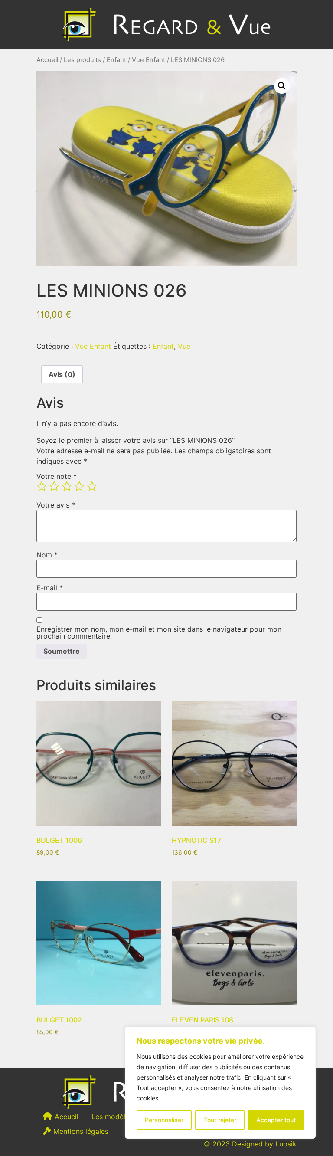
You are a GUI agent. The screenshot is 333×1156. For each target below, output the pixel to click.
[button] (282, 86)
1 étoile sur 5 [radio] (41, 486)
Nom (47, 554)
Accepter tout (276, 1119)
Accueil (47, 60)
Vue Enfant (148, 60)
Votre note (56, 476)
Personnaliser (164, 1119)
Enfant (116, 60)
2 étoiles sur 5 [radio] (54, 486)
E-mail (49, 587)
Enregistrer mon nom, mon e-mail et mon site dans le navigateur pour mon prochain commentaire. (158, 632)
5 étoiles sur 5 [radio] (92, 486)
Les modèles (112, 1116)
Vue (184, 346)
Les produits (82, 60)
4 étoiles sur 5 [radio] (79, 486)
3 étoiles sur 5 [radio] (67, 486)
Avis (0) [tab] (62, 374)
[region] (220, 1083)
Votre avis (55, 504)
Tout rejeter (220, 1119)
